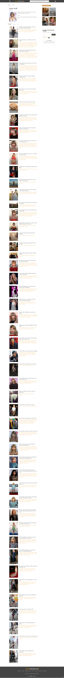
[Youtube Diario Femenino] (53, 42)
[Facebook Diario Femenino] (45, 42)
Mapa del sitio (44, 670)
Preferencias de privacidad (48, 36)
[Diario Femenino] (19, 1)
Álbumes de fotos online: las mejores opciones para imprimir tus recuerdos (45, 14)
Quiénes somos (19, 670)
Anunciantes (40, 670)
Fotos (18, 24)
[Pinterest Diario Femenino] (47, 42)
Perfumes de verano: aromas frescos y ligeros (52, 15)
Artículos (9, 24)
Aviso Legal (33, 670)
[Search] (48, 1)
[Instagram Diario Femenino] (49, 42)
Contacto (37, 670)
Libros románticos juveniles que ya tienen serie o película (45, 23)
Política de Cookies (46, 37)
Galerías (14, 24)
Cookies (23, 670)
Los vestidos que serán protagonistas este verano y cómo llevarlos (53, 23)
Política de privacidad (28, 670)
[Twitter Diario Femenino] (51, 42)
